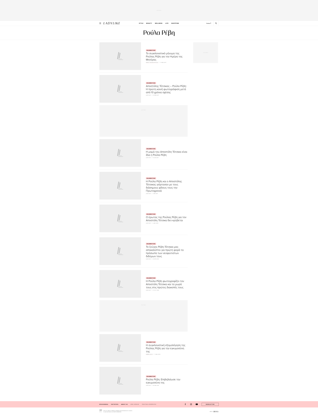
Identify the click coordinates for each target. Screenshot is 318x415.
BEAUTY (149, 23)
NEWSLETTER (210, 404)
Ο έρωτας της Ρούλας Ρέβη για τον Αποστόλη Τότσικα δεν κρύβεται (166, 218)
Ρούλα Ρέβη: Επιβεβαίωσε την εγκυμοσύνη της (163, 380)
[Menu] (100, 23)
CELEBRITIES (151, 50)
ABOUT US (124, 404)
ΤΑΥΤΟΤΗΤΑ (114, 404)
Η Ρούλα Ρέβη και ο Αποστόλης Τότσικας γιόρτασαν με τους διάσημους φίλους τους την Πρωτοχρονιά (164, 185)
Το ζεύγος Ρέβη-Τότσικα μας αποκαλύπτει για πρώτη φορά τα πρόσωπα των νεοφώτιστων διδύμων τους (165, 251)
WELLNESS (158, 23)
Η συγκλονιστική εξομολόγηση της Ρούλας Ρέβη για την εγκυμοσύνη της (165, 348)
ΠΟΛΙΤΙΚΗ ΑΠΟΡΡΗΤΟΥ (149, 404)
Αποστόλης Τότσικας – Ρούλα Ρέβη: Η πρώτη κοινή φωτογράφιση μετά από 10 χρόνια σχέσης (166, 89)
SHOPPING (175, 23)
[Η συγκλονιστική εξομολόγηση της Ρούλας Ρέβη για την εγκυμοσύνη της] (120, 348)
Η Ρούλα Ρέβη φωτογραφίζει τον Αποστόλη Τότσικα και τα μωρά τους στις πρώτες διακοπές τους (165, 284)
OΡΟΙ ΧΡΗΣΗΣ (135, 404)
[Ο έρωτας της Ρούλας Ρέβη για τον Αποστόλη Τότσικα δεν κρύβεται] (120, 218)
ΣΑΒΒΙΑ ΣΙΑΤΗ (149, 354)
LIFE (166, 23)
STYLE (141, 23)
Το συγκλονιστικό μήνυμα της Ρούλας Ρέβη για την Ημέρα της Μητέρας (164, 56)
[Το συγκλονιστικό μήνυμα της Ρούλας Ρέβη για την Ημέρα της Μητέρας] (120, 56)
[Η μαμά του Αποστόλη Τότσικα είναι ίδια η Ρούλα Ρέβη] (120, 153)
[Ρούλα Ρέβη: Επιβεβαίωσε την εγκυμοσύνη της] (120, 380)
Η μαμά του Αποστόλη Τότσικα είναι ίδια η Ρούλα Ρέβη (166, 153)
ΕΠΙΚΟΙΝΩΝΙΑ (103, 404)
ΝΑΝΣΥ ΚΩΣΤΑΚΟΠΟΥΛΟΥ (152, 62)
